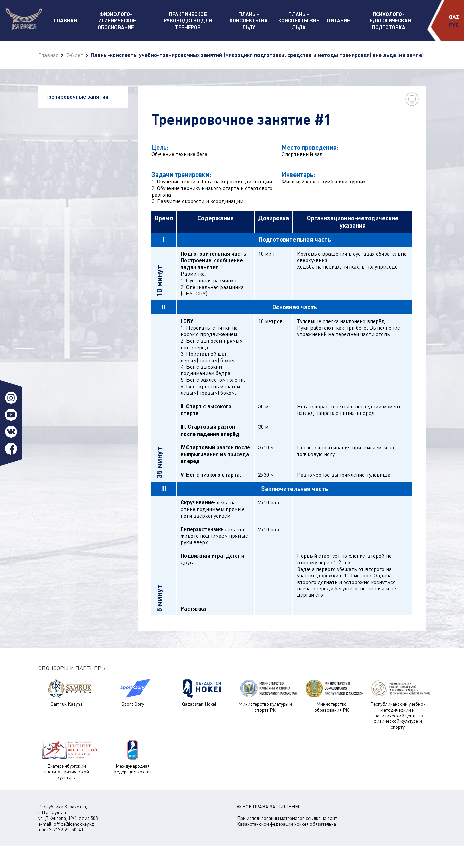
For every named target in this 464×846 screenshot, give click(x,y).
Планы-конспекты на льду (249, 20)
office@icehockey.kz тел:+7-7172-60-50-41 (66, 826)
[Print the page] (412, 99)
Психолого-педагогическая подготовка (388, 20)
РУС (454, 25)
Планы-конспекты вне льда (298, 20)
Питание (338, 20)
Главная (65, 20)
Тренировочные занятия (76, 96)
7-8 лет (74, 55)
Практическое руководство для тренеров (188, 20)
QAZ (454, 17)
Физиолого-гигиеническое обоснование (115, 20)
